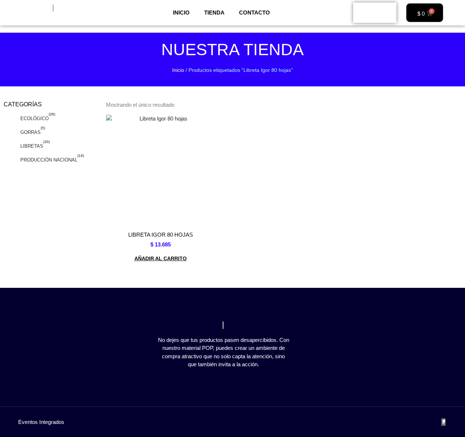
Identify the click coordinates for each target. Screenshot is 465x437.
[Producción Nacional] (9, 160)
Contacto (254, 12)
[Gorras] (9, 132)
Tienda (214, 12)
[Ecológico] (9, 118)
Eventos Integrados (41, 422)
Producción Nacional (48, 160)
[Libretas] (9, 146)
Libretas (31, 146)
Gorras (30, 132)
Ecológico (34, 118)
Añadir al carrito (160, 258)
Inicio (181, 12)
